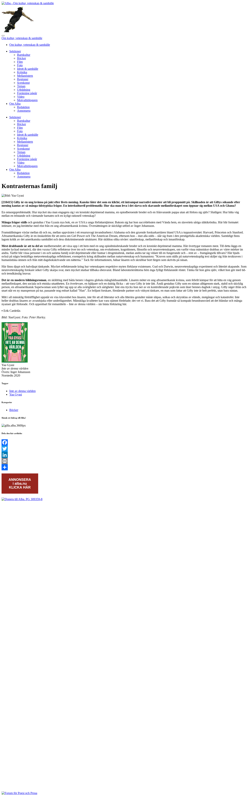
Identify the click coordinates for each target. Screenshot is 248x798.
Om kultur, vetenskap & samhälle (22, 38)
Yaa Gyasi (15, 394)
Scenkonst (23, 82)
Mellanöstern (25, 75)
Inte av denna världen (22, 391)
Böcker (21, 58)
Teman (21, 86)
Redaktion (23, 107)
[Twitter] (124, 449)
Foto (20, 65)
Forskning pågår (27, 93)
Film (20, 61)
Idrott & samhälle (27, 68)
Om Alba (15, 103)
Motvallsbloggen (27, 100)
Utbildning (23, 89)
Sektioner (15, 51)
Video (20, 96)
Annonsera (23, 110)
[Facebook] (124, 442)
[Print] (124, 461)
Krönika (22, 72)
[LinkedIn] (124, 455)
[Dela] (124, 467)
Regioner (22, 79)
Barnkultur (23, 54)
